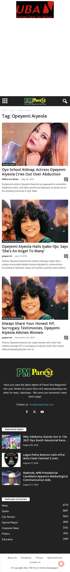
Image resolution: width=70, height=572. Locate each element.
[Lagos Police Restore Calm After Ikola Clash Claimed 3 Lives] (11, 460)
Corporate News (10, 528)
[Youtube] (42, 412)
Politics (6, 533)
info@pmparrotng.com (42, 404)
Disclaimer (26, 557)
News (5, 505)
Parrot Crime (9, 164)
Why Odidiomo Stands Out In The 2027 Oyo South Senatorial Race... (45, 438)
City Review (8, 516)
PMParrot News (10, 179)
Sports (5, 511)
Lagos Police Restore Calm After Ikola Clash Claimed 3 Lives (44, 456)
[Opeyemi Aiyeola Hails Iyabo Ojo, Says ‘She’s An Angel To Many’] (35, 221)
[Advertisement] (35, 59)
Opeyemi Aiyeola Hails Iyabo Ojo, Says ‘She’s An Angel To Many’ (35, 248)
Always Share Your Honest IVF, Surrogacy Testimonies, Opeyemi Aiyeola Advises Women (31, 328)
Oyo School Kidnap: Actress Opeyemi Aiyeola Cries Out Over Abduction (34, 172)
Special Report (10, 522)
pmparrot (7, 256)
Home (4, 110)
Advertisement (54, 557)
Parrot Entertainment (13, 241)
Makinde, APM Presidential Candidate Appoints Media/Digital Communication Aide (45, 476)
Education (7, 539)
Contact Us (35, 562)
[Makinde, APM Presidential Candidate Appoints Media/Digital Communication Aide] (11, 478)
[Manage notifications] (61, 564)
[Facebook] (28, 412)
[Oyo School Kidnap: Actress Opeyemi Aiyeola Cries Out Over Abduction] (35, 144)
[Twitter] (35, 412)
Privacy (39, 557)
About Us (12, 557)
